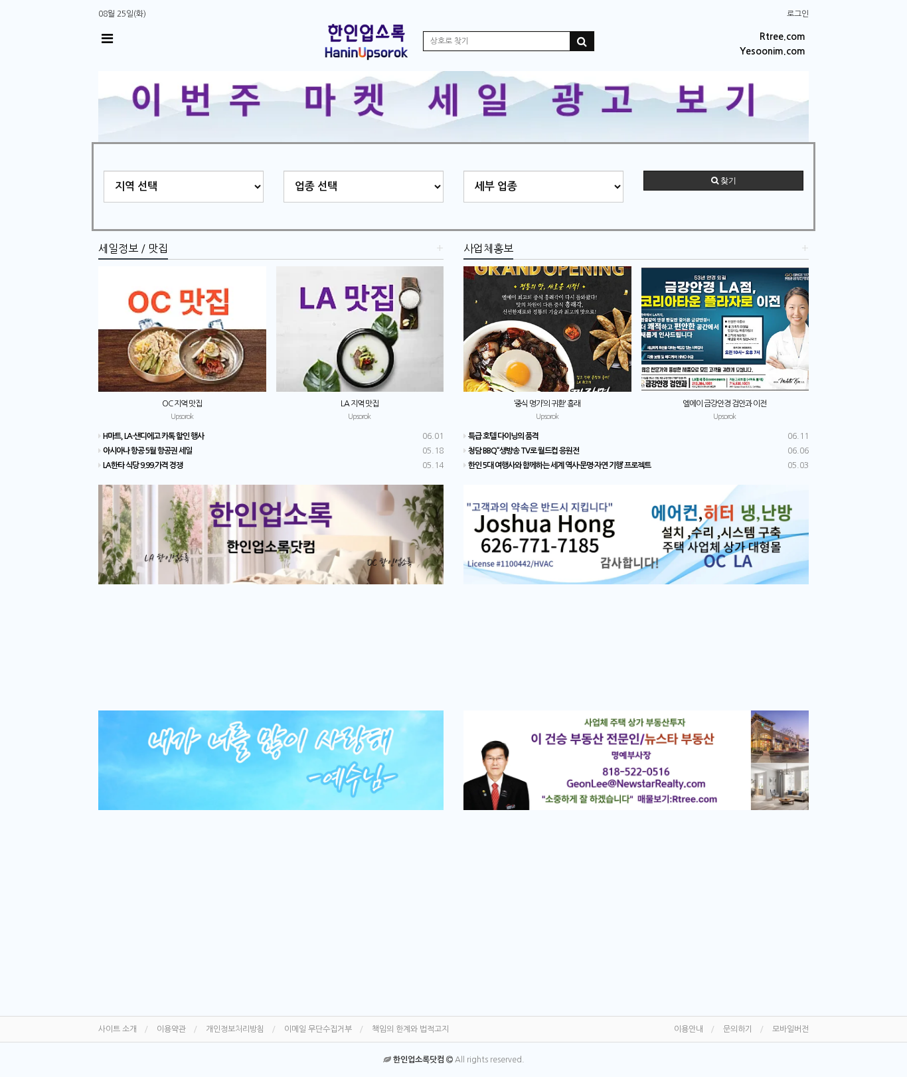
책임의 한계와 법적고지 (410, 1029)
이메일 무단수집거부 (318, 1029)
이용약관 (171, 1029)
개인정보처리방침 (235, 1029)
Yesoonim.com (772, 51)
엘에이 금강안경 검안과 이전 (724, 404)
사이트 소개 (117, 1029)
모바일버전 (790, 1029)
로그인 (798, 14)
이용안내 (688, 1029)
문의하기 (737, 1029)
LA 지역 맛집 (359, 404)
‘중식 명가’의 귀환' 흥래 (547, 404)
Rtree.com (782, 36)
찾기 (727, 180)
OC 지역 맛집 (182, 404)
